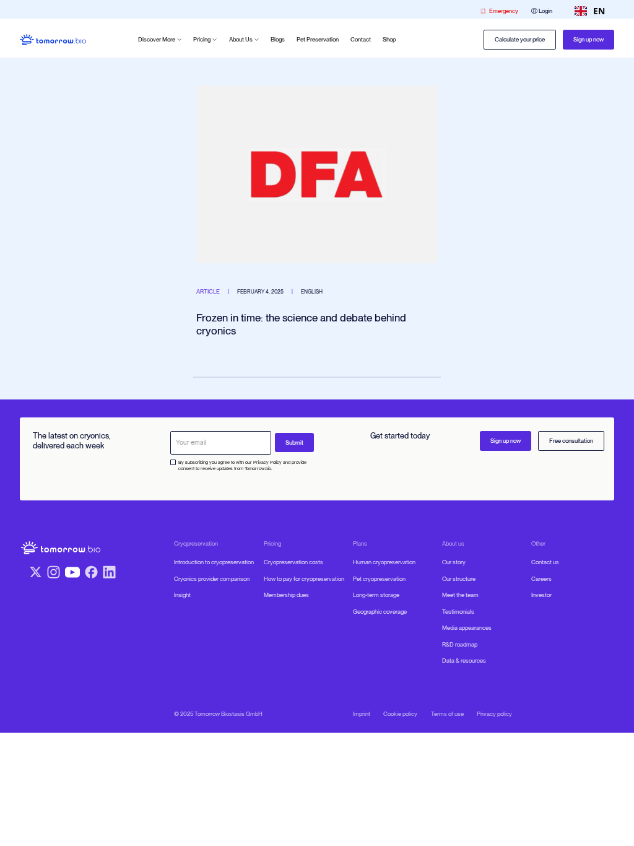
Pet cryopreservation (379, 578)
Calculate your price (520, 39)
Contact (360, 39)
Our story (454, 562)
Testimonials (458, 611)
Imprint (361, 713)
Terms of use (447, 713)
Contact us (545, 562)
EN (599, 11)
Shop (389, 39)
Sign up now (588, 39)
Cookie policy (400, 713)
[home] (53, 39)
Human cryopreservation (384, 562)
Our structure (459, 578)
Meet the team (460, 594)
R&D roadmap (459, 644)
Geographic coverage (380, 611)
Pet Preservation (318, 39)
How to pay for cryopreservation (304, 578)
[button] (159, 40)
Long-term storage (376, 594)
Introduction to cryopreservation (214, 562)
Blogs (278, 39)
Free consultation (571, 440)
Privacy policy (494, 713)
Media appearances (467, 627)
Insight (182, 594)
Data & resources (464, 660)
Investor (541, 594)
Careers (541, 578)
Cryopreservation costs (293, 562)
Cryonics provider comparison (212, 578)
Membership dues (286, 594)
